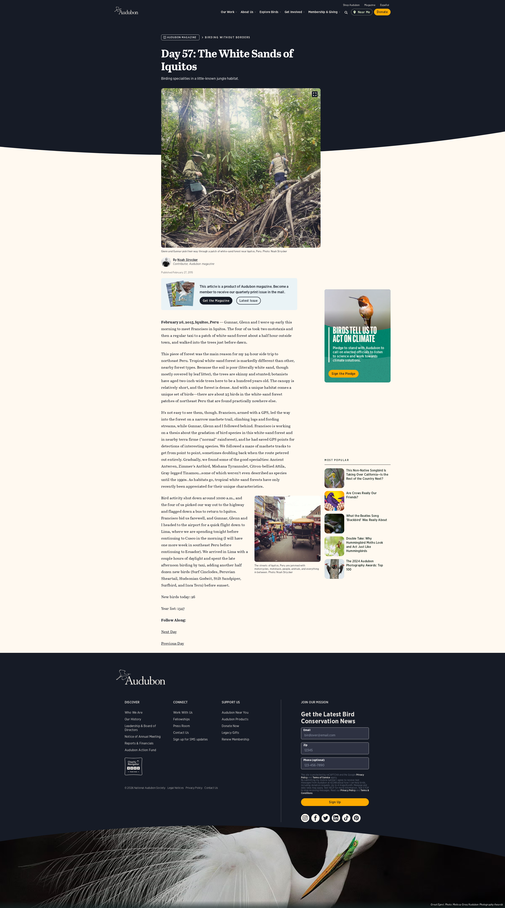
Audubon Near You (235, 712)
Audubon (126, 10)
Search (346, 12)
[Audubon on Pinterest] (356, 818)
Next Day (169, 632)
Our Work (227, 12)
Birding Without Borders (227, 37)
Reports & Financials (139, 743)
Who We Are (133, 712)
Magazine (369, 5)
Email (306, 730)
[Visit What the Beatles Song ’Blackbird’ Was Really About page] (358, 523)
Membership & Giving (323, 12)
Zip (305, 745)
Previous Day (172, 643)
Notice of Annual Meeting (143, 736)
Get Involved (293, 12)
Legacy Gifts (230, 733)
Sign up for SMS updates (190, 739)
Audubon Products (235, 719)
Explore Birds (269, 12)
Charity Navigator (133, 766)
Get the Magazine (216, 301)
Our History (133, 719)
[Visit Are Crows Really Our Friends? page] (358, 501)
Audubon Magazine (181, 37)
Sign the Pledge (343, 374)
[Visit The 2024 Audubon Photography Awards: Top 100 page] (358, 569)
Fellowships (181, 719)
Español (384, 5)
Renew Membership (235, 739)
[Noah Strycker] (166, 262)
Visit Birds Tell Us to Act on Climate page (358, 335)
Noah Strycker (187, 260)
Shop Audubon (351, 5)
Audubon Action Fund (140, 750)
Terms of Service (321, 777)
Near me (364, 12)
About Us (247, 12)
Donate (382, 12)
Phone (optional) (314, 760)
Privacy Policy (194, 787)
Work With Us (183, 712)
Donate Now (230, 726)
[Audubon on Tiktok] (346, 818)
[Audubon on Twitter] (326, 818)
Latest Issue (248, 301)
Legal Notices (175, 787)
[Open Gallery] (315, 94)
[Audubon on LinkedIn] (336, 818)
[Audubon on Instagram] (305, 818)
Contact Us (181, 733)
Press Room (181, 726)
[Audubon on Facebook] (315, 818)
